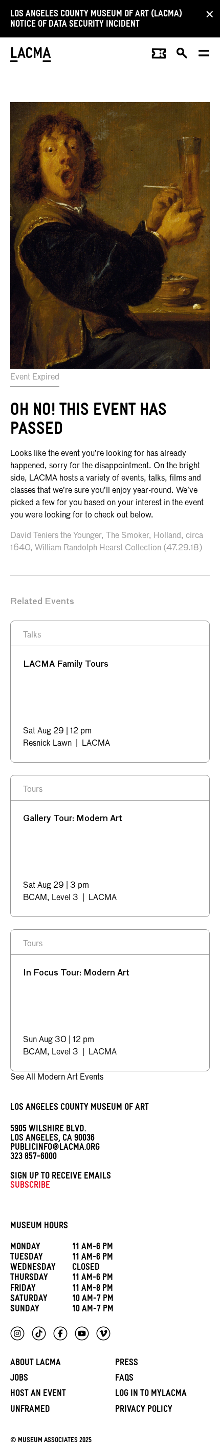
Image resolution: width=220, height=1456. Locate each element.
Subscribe (30, 1186)
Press (126, 1364)
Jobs (19, 1379)
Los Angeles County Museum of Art (79, 1108)
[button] (182, 56)
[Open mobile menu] (204, 56)
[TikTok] (39, 1333)
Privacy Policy (143, 1410)
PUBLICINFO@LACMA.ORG (55, 1148)
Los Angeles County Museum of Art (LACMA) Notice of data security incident (96, 20)
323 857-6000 (33, 1158)
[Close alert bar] (206, 13)
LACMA (30, 56)
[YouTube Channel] (82, 1333)
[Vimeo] (103, 1333)
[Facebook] (60, 1333)
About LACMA (35, 1364)
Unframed (30, 1410)
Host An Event (38, 1395)
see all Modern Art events (56, 1077)
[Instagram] (17, 1333)
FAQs (124, 1379)
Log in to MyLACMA (151, 1395)
